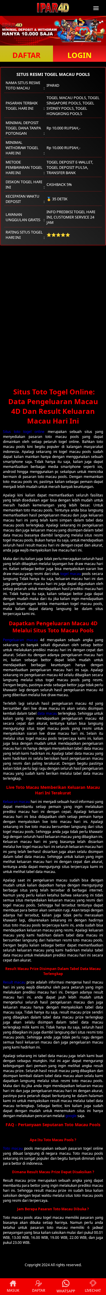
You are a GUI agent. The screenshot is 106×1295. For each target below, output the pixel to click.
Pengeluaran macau (20, 639)
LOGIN (79, 55)
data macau (47, 713)
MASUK (13, 1290)
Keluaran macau (16, 801)
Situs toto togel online (23, 431)
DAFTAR (26, 55)
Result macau (14, 982)
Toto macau (13, 1148)
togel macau (70, 573)
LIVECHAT (93, 1290)
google (71, 1115)
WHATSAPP (66, 1291)
